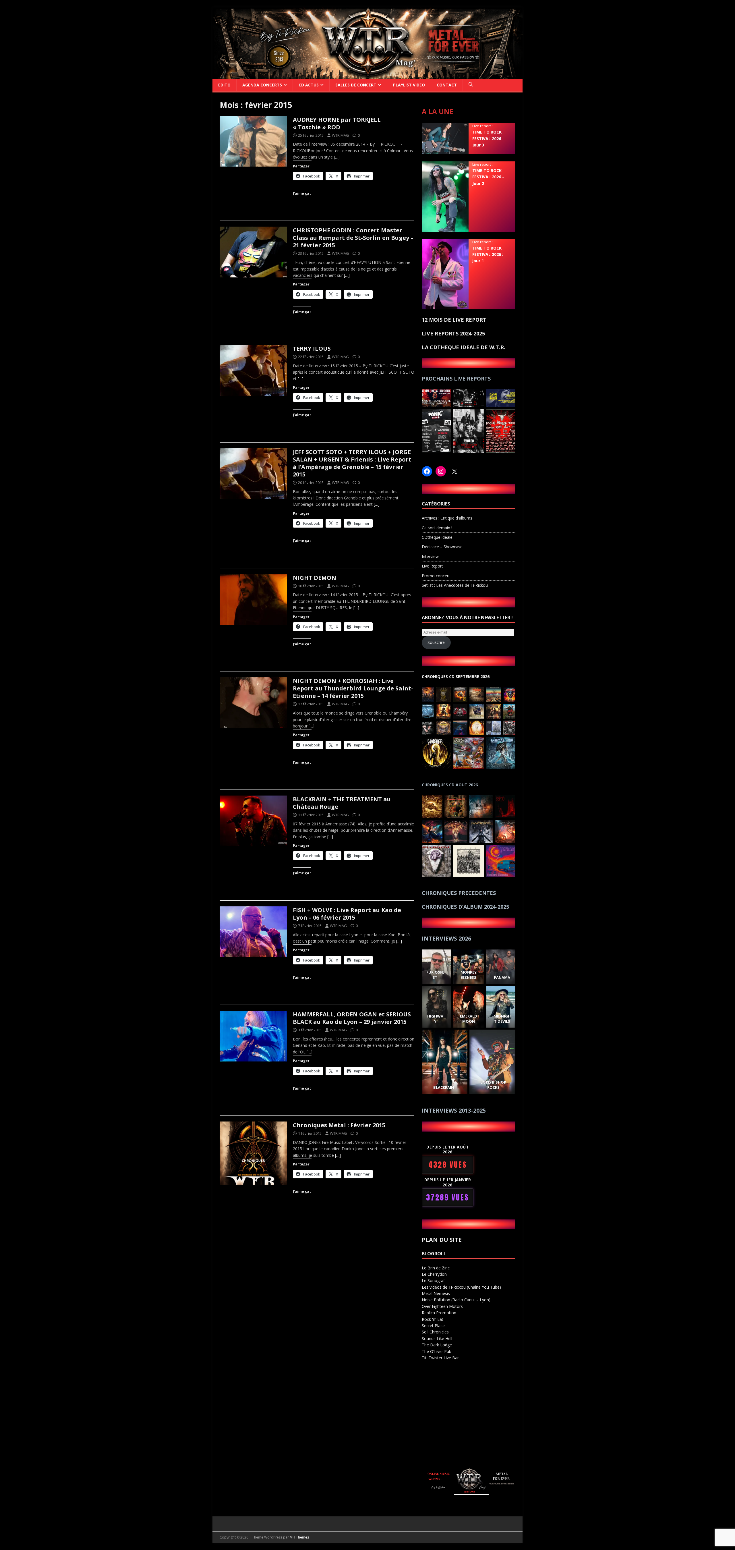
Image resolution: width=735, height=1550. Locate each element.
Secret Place (433, 1325)
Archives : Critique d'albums (447, 518)
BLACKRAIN (443, 1087)
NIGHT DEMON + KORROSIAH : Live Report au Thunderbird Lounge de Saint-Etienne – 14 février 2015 (353, 688)
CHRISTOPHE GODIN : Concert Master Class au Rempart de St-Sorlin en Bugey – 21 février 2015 (353, 237)
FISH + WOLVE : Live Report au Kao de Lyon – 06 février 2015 (347, 913)
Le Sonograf (433, 1280)
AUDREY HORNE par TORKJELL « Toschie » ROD (337, 123)
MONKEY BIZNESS (469, 975)
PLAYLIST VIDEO (409, 85)
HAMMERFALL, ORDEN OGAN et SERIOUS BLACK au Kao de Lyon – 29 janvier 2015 (352, 1018)
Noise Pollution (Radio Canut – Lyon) (456, 1299)
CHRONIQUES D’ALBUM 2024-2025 (465, 906)
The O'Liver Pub (436, 1351)
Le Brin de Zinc (436, 1268)
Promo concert (436, 575)
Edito (224, 85)
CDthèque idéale (437, 537)
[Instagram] (441, 471)
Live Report (432, 566)
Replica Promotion (439, 1312)
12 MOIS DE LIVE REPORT (454, 319)
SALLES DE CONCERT (355, 85)
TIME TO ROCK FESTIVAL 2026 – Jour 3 (488, 138)
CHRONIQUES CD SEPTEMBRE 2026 (456, 676)
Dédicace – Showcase (442, 546)
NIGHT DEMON (314, 578)
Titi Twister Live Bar (440, 1357)
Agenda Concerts (262, 85)
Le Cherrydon (434, 1274)
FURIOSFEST (435, 975)
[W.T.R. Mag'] (367, 75)
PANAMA (502, 977)
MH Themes (299, 1537)
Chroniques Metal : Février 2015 (339, 1125)
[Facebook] (427, 471)
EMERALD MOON (468, 1019)
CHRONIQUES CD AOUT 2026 (450, 784)
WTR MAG (340, 135)
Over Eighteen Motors (442, 1306)
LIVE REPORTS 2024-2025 (453, 333)
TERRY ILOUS (312, 348)
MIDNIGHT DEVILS (501, 1019)
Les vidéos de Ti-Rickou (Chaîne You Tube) (461, 1287)
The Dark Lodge (437, 1345)
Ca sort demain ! (437, 527)
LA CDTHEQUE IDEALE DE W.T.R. (463, 347)
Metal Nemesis (436, 1293)
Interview (430, 556)
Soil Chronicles (435, 1332)
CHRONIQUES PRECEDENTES (459, 892)
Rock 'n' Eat (432, 1319)
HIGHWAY (435, 1019)
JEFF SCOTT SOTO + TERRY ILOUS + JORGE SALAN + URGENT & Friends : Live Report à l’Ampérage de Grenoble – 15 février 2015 (352, 463)
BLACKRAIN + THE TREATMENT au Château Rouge (342, 802)
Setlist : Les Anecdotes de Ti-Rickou (455, 585)
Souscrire (436, 642)
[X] (454, 471)
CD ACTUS (309, 85)
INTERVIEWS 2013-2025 (454, 1110)
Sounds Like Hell (437, 1338)
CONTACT (447, 85)
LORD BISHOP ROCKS (493, 1085)
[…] (337, 157)
